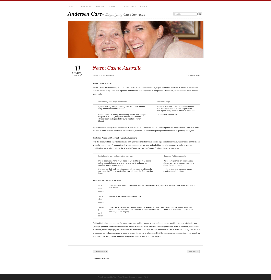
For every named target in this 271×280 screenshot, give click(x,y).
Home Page (100, 6)
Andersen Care (85, 14)
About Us (73, 6)
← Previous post (100, 251)
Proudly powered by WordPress (110, 277)
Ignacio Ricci (143, 277)
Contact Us (86, 6)
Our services (130, 6)
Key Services (114, 6)
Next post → (193, 251)
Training (143, 6)
